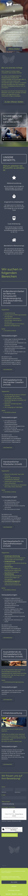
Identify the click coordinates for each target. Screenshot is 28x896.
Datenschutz (14, 894)
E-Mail (4, 795)
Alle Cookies (14, 882)
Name (4, 787)
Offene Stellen (6, 801)
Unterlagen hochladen (9, 807)
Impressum (20, 894)
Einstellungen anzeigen (14, 890)
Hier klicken (14, 829)
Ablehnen (14, 886)
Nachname (17, 792)
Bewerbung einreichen (10, 835)
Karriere (4, 865)
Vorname (4, 792)
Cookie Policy (8, 894)
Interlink (19, 878)
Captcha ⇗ (18, 831)
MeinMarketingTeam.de (6, 878)
